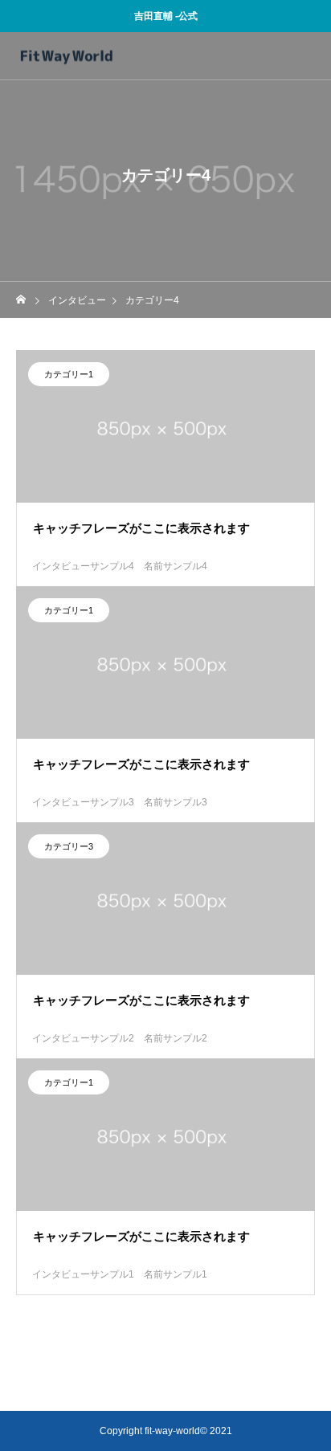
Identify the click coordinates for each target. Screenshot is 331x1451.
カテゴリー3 (68, 846)
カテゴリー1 (68, 374)
